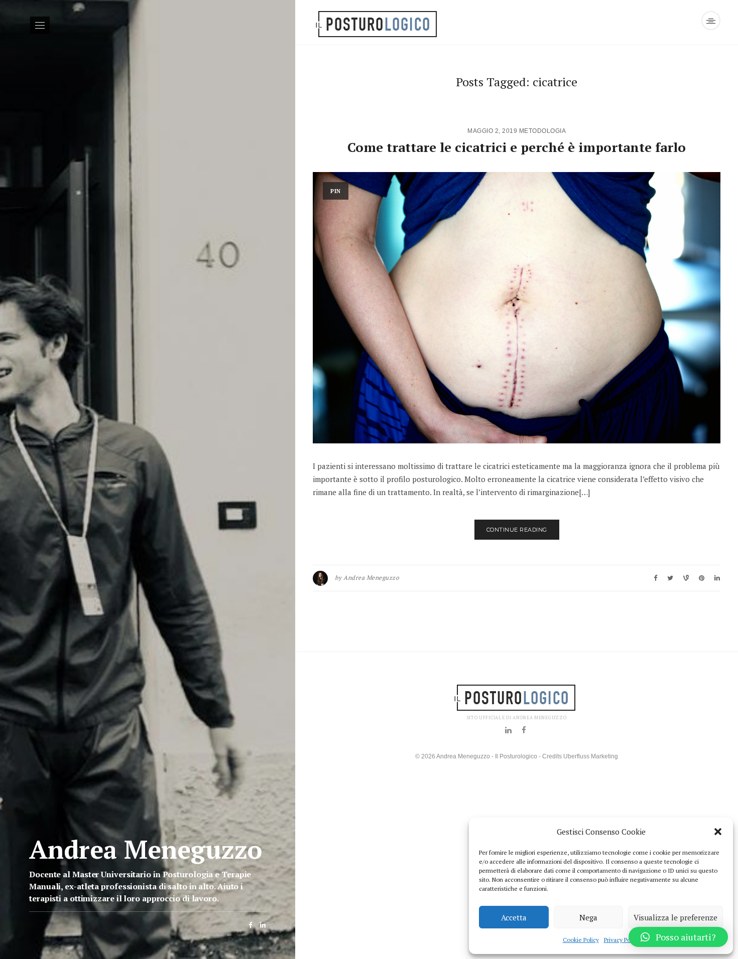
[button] (718, 832)
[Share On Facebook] (655, 577)
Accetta (514, 917)
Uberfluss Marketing (590, 756)
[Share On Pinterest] (686, 577)
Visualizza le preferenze (675, 917)
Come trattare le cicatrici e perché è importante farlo (516, 146)
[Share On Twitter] (670, 577)
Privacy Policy (622, 939)
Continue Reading (516, 529)
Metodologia (542, 130)
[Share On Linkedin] (717, 577)
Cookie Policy (581, 939)
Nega (588, 917)
